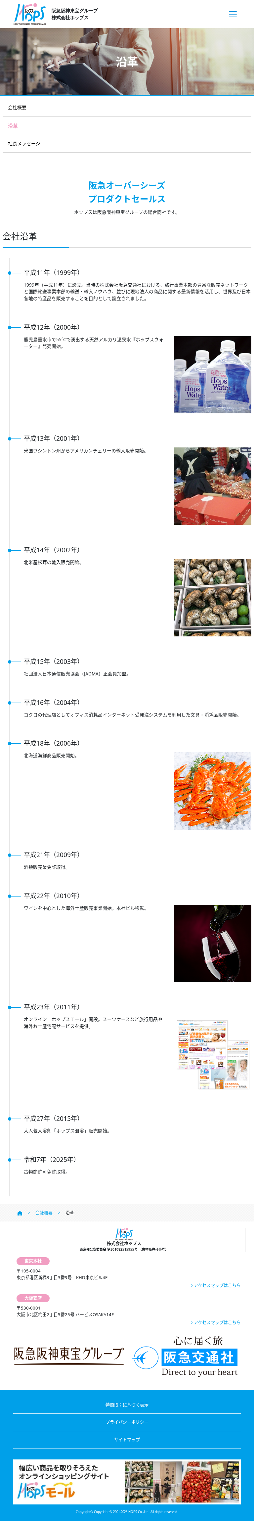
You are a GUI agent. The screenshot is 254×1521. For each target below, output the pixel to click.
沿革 (13, 125)
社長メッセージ (24, 143)
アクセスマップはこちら (217, 1285)
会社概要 (17, 107)
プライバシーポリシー (127, 1422)
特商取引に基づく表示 (127, 1405)
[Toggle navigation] (233, 14)
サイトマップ (127, 1440)
